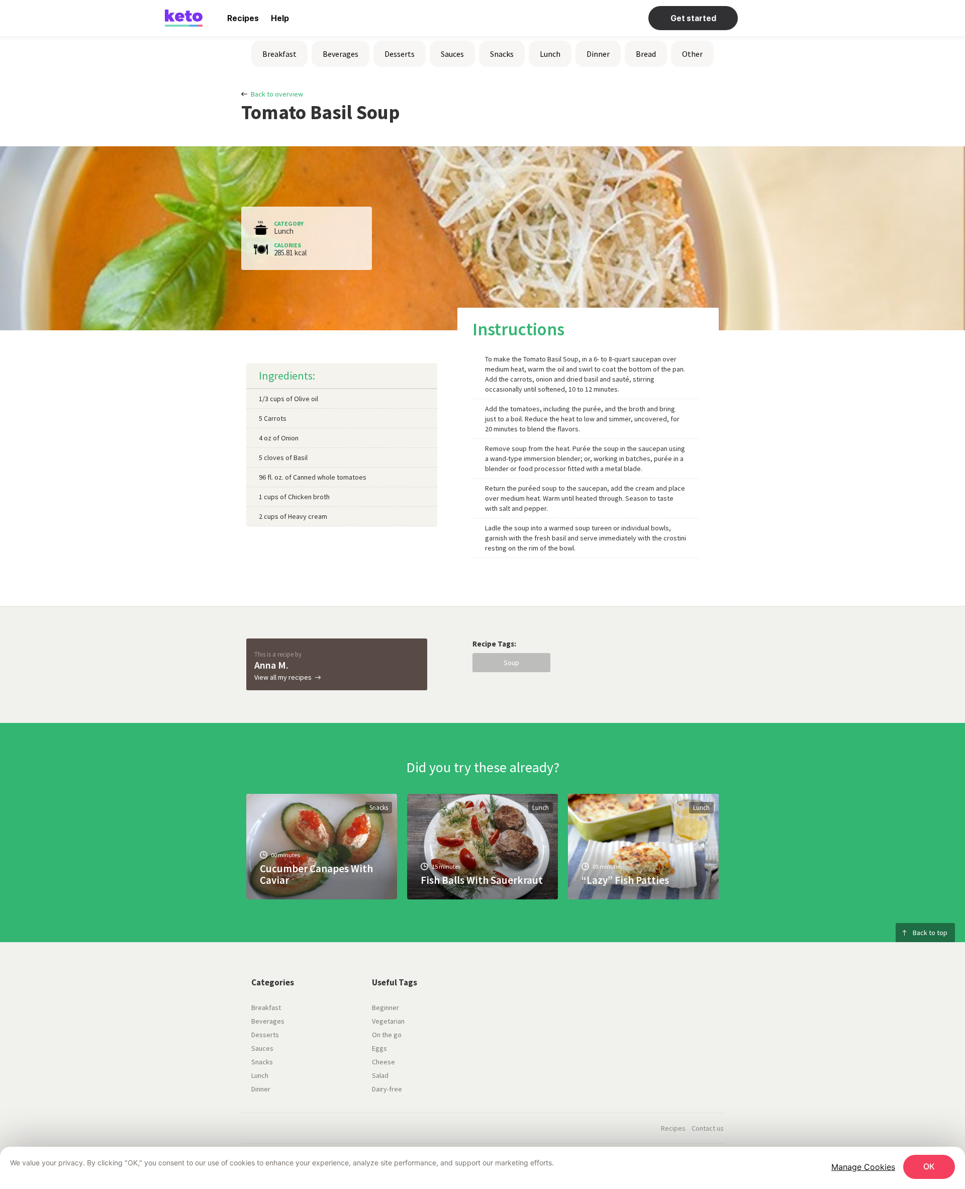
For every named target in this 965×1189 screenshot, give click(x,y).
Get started (693, 18)
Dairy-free (387, 1088)
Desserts (399, 54)
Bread (646, 54)
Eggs (379, 1048)
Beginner (385, 1007)
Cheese (383, 1061)
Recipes (243, 18)
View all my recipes (283, 677)
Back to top (930, 932)
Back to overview (277, 94)
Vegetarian (388, 1021)
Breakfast (279, 54)
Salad (380, 1075)
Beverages (340, 54)
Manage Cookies (863, 1167)
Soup (511, 662)
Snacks (502, 54)
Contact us (708, 1128)
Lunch (550, 54)
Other (692, 54)
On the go (387, 1034)
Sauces (452, 54)
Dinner (598, 54)
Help (280, 18)
